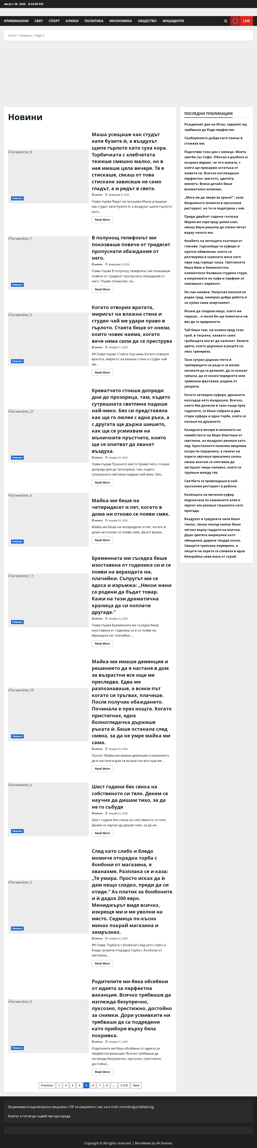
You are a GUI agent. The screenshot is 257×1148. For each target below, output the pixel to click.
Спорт (54, 21)
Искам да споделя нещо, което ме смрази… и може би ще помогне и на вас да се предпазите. (216, 316)
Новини (17, 198)
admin (99, 194)
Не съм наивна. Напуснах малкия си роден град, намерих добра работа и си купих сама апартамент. (215, 297)
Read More (104, 220)
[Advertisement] (128, 73)
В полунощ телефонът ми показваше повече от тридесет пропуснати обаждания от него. (48, 263)
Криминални (16, 21)
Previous (47, 1085)
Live (246, 21)
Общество (147, 21)
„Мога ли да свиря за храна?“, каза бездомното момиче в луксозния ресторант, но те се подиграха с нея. (214, 202)
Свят (39, 21)
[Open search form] (225, 21)
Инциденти (173, 21)
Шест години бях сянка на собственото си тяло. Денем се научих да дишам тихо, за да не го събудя (48, 809)
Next (136, 1085)
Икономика (120, 21)
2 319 (124, 1085)
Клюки (72, 21)
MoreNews (143, 1143)
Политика (94, 21)
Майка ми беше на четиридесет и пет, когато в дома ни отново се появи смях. (48, 520)
